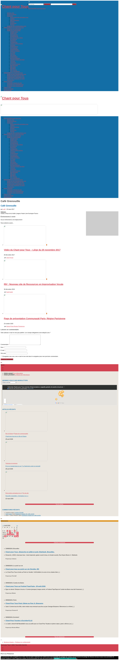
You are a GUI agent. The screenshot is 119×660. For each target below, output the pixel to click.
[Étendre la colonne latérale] (1, 362)
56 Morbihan (14, 56)
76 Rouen (13, 62)
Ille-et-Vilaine (9, 433)
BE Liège (13, 67)
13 (10, 532)
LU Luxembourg (15, 71)
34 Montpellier (14, 49)
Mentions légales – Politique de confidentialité (17, 642)
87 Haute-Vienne (15, 64)
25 (5, 536)
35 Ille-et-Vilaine (15, 51)
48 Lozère (13, 55)
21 (12, 534)
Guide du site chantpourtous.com (16, 26)
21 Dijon (12, 45)
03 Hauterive (14, 35)
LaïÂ (4, 209)
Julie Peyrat (9, 257)
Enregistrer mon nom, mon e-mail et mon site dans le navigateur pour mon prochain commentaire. (30, 356)
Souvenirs (10, 16)
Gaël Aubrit (9, 292)
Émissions (13, 23)
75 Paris (12, 61)
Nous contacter (8, 81)
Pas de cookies (63, 658)
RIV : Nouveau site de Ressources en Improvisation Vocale (33, 284)
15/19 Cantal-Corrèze (16, 43)
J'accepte (56, 658)
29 (15, 536)
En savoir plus (72, 658)
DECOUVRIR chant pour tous (37, 8)
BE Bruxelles (14, 65)
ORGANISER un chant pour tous (13, 73)
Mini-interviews (14, 20)
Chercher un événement (14, 29)
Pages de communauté (13, 30)
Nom (2, 347)
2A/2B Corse (14, 32)
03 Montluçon (14, 36)
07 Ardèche (13, 39)
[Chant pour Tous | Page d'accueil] (14, 6)
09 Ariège (13, 40)
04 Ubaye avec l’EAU (16, 38)
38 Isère (12, 54)
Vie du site (26, 493)
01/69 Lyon (13, 33)
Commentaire (5, 344)
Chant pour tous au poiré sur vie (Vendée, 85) (22, 569)
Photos (12, 21)
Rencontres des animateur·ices (19, 17)
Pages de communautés (21, 433)
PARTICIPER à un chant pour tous (14, 27)
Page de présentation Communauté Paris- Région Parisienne (34, 318)
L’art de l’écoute (18, 512)
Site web (3, 353)
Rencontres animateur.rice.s (14, 493)
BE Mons (13, 68)
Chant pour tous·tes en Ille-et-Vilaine (16, 436)
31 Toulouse (13, 48)
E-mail (3, 350)
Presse (12, 24)
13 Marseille (13, 42)
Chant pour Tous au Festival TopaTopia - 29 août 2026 (25, 586)
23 (17, 534)
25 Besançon (14, 46)
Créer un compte (8, 89)
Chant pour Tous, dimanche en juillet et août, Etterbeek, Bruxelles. (30, 552)
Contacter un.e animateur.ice (15, 84)
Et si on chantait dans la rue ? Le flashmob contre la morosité (23, 466)
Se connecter (7, 90)
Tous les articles (11, 14)
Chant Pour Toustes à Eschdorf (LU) (19, 620)
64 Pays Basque (15, 58)
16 (17, 532)
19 (7, 534)
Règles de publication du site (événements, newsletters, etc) (16, 76)
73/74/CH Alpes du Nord (17, 59)
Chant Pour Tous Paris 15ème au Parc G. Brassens (24, 603)
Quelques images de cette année (24, 514)
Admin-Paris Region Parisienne (15, 326)
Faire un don (7, 87)
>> (17, 525)
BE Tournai (13, 70)
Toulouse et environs (11, 463)
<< (3, 525)
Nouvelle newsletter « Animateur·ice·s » (17, 496)
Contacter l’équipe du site (14, 83)
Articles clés (10, 13)
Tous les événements (59, 636)
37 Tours (12, 52)
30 (17, 536)
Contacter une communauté (15, 86)
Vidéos (12, 19)
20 (10, 534)
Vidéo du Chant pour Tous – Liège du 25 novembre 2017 (32, 250)
